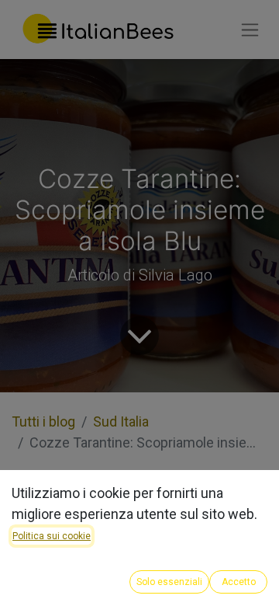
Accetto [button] (239, 581)
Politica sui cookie (51, 536)
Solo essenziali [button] (169, 581)
